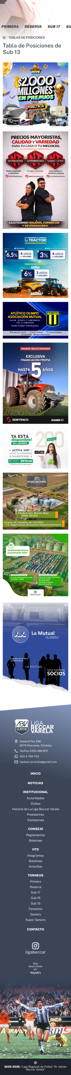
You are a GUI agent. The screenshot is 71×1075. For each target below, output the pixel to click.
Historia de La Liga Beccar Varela (35, 809)
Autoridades (35, 798)
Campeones (35, 820)
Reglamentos (35, 835)
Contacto (35, 929)
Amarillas (35, 866)
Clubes (35, 803)
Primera (35, 881)
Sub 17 (35, 892)
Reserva (35, 887)
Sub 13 (35, 903)
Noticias (35, 783)
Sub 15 (35, 898)
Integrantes (35, 855)
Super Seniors (35, 920)
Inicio (36, 773)
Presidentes (35, 814)
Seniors (35, 914)
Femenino (35, 909)
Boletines (35, 840)
